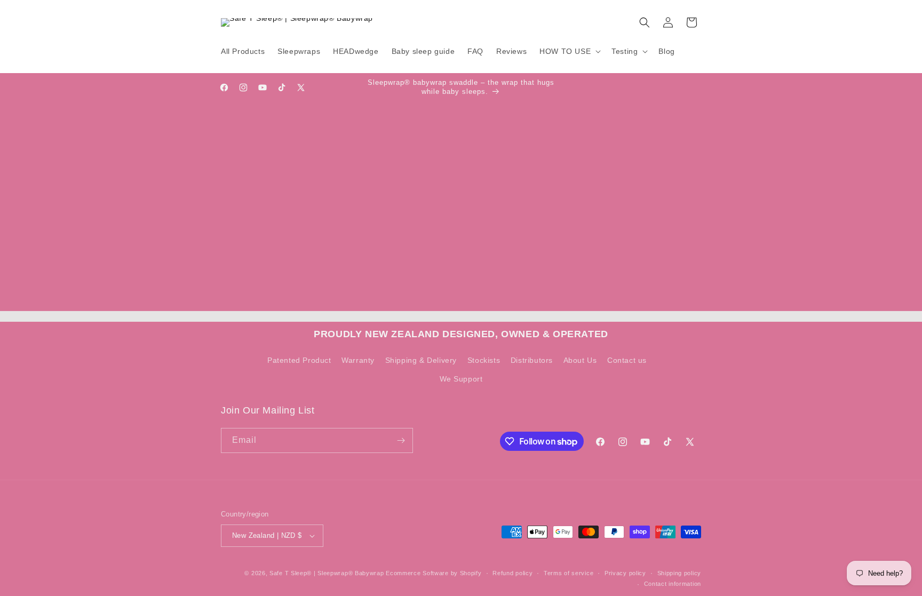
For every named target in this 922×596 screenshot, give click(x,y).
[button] (569, 51)
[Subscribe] (400, 440)
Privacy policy (625, 573)
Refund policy (512, 573)
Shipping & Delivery (421, 360)
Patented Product (299, 360)
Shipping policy (679, 573)
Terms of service (568, 573)
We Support (461, 379)
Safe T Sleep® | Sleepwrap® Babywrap (326, 573)
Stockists (483, 360)
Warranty (358, 360)
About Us (580, 360)
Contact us (627, 360)
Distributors (532, 360)
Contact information (672, 584)
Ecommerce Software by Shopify (433, 573)
